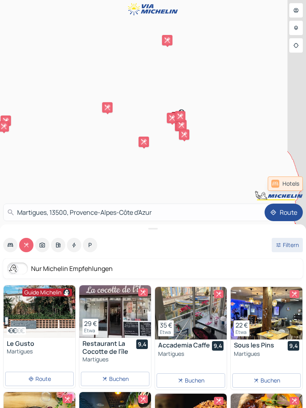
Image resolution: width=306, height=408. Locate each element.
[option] (10, 245)
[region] (39, 311)
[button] (181, 125)
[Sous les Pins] (266, 313)
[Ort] (296, 45)
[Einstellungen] (296, 28)
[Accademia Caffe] (191, 313)
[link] (285, 184)
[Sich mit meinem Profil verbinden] (296, 10)
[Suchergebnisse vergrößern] (153, 228)
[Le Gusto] (39, 311)
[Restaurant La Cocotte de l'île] (115, 311)
